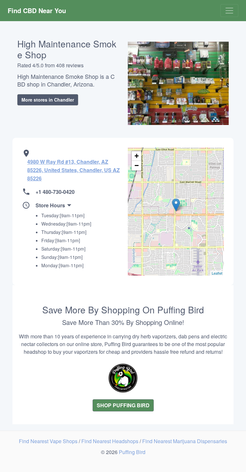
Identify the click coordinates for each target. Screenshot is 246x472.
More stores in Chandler (47, 99)
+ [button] (137, 156)
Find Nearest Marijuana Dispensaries (184, 441)
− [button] (137, 165)
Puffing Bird (132, 452)
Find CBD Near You (37, 10)
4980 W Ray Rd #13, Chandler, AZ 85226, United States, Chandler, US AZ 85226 (73, 170)
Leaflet (217, 273)
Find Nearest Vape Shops (49, 441)
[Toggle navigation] (229, 10)
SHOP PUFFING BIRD (123, 405)
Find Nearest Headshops (110, 441)
